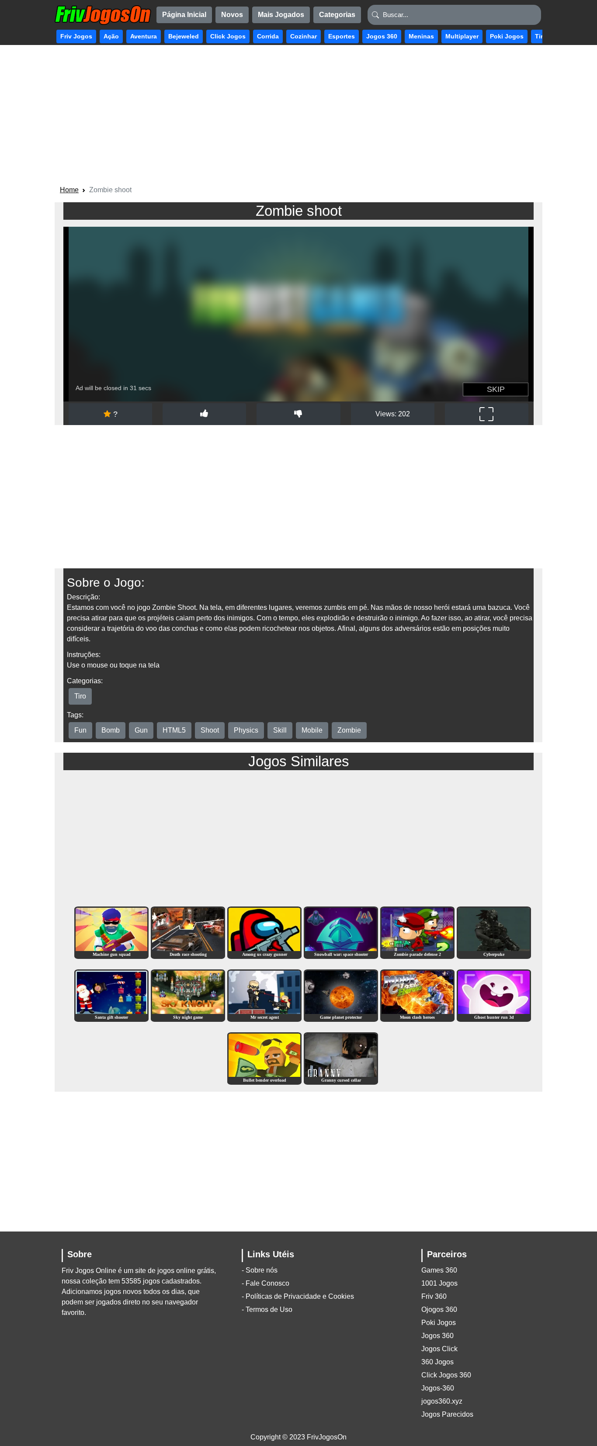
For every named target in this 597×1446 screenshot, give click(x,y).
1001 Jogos (439, 1283)
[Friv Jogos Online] (103, 15)
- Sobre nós (260, 1270)
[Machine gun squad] (111, 932)
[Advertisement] (298, 116)
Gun (141, 730)
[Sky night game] (188, 995)
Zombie (349, 730)
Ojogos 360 (439, 1309)
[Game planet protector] (341, 995)
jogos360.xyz (441, 1401)
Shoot (210, 730)
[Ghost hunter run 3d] (494, 995)
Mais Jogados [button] (281, 14)
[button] (76, 36)
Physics (246, 730)
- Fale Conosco (265, 1283)
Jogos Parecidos (447, 1414)
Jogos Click (439, 1349)
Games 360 (439, 1270)
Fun (80, 730)
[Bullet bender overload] (264, 1058)
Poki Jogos (438, 1322)
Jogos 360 (437, 1335)
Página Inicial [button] (184, 14)
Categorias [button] (337, 14)
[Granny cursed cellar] (341, 1058)
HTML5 (174, 730)
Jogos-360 (437, 1388)
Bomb (110, 730)
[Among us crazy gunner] (264, 932)
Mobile (312, 730)
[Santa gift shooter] (111, 995)
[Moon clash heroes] (417, 995)
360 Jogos (437, 1362)
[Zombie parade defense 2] (417, 932)
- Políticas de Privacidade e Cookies (298, 1296)
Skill (280, 730)
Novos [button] (232, 14)
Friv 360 (434, 1296)
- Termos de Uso (267, 1309)
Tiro (80, 696)
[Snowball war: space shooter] (341, 932)
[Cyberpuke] (494, 932)
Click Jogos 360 (446, 1375)
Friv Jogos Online (89, 1270)
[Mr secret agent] (264, 995)
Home (69, 190)
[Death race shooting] (188, 932)
